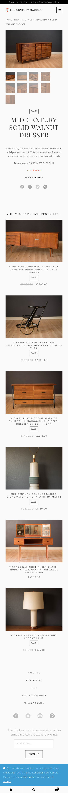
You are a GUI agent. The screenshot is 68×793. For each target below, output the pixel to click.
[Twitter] (38, 187)
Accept (7, 782)
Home (9, 20)
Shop (17, 20)
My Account (11, 789)
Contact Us (34, 680)
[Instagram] (22, 187)
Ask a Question (34, 178)
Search (34, 789)
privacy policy (28, 777)
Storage (27, 20)
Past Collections (34, 695)
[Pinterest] (45, 187)
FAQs (34, 688)
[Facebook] (30, 187)
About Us (34, 673)
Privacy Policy (34, 703)
